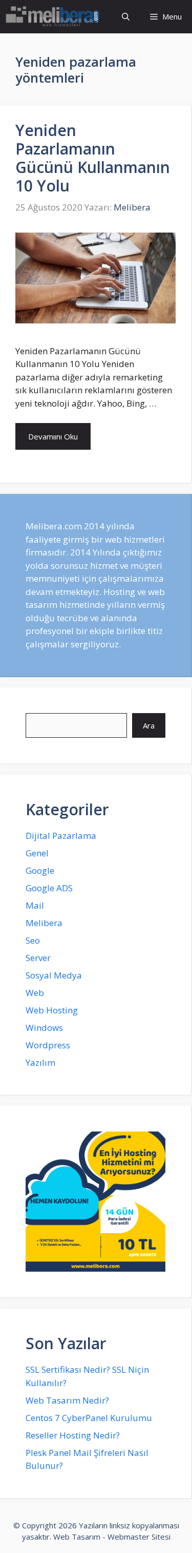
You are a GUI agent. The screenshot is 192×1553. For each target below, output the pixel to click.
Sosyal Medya (54, 975)
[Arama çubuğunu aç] (126, 16)
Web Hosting (52, 1010)
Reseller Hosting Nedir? (73, 1435)
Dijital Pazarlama (61, 835)
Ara (149, 725)
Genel (37, 853)
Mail (35, 905)
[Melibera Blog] (54, 16)
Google (40, 870)
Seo (33, 940)
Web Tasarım (76, 1536)
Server (38, 958)
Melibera (44, 923)
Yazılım (40, 1062)
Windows (44, 1027)
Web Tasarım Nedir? (67, 1400)
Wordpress (48, 1045)
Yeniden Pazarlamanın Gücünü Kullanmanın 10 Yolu (92, 158)
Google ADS (49, 888)
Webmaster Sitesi (139, 1536)
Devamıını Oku (53, 436)
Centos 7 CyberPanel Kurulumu (89, 1418)
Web (35, 993)
